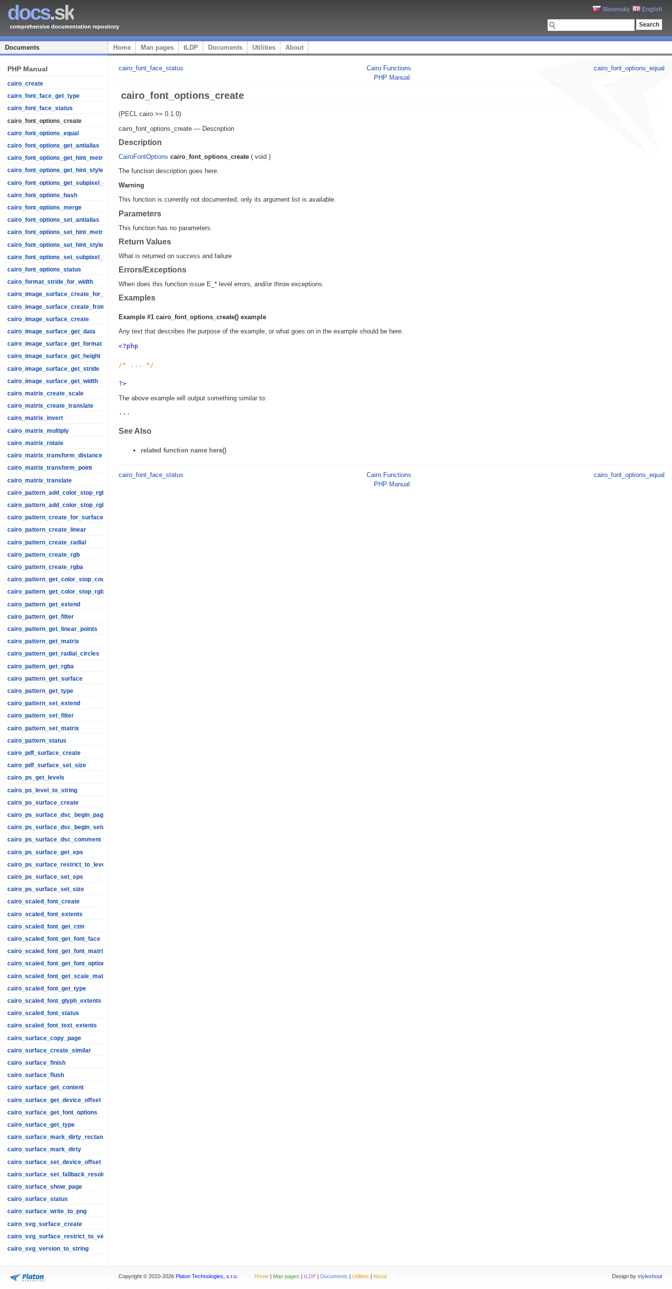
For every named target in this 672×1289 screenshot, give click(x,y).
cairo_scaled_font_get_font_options (58, 963)
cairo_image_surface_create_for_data (61, 294)
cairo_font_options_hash (42, 195)
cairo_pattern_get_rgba (40, 666)
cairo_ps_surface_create (43, 803)
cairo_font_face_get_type (43, 96)
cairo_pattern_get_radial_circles (53, 654)
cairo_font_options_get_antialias (53, 146)
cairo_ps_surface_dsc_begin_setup (58, 827)
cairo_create (25, 84)
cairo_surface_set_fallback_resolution (61, 1174)
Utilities (263, 47)
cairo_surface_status (37, 1199)
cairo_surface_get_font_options (52, 1112)
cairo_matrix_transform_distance (54, 455)
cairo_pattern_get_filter (40, 617)
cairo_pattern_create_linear (46, 530)
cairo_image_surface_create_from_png (63, 307)
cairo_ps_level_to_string (42, 790)
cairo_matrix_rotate (35, 443)
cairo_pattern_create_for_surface (55, 517)
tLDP (190, 47)
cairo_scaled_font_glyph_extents (54, 1001)
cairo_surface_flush (35, 1075)
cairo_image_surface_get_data (51, 331)
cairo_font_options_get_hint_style (55, 170)
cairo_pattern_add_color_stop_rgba (58, 505)
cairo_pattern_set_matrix (43, 728)
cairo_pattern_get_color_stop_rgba (57, 592)
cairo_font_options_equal (43, 133)
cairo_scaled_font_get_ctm (46, 926)
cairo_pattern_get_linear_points (52, 629)
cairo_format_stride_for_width (50, 282)
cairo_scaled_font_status (43, 1013)
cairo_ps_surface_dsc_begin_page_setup (66, 815)
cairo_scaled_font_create (43, 901)
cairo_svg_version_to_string (48, 1249)
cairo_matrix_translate (39, 480)
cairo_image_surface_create (48, 319)
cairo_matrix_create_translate (50, 406)
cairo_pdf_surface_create (44, 753)
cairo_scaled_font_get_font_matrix (56, 951)
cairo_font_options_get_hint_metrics (59, 158)
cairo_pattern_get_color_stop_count (58, 579)
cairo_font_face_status (40, 108)
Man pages (157, 47)
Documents (22, 47)
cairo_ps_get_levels (35, 777)
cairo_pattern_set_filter (40, 716)
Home (122, 47)
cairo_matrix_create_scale (45, 393)
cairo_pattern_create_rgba (45, 567)
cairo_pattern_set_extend (43, 703)
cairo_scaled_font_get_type (46, 988)
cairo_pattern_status (36, 741)
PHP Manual (392, 77)
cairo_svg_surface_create (44, 1224)
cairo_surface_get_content (45, 1087)
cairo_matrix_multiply (38, 431)
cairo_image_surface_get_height (53, 356)
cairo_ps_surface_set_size (45, 889)
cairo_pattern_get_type (40, 691)
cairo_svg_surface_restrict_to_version (62, 1236)
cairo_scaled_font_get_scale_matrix (59, 976)
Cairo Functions (389, 68)
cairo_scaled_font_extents (45, 914)
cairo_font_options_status (44, 269)
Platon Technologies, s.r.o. (207, 1276)
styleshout (650, 1276)
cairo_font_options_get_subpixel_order (62, 183)
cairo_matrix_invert (35, 418)
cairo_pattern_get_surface (45, 679)
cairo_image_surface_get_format (54, 344)
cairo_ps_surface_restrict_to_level (57, 865)
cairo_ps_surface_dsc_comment (54, 839)
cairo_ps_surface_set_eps (45, 877)
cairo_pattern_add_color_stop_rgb (56, 493)
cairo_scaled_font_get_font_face (53, 939)
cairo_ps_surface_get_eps (45, 852)
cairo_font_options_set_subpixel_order (62, 257)
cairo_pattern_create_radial (46, 542)
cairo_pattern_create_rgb (43, 555)
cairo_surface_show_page (44, 1187)
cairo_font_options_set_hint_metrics (59, 232)
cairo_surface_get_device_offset (54, 1100)
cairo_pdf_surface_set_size (46, 765)
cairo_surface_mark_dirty (44, 1149)
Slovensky (615, 9)
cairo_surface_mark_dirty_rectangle (59, 1137)
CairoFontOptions (143, 156)
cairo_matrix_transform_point (49, 468)
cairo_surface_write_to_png (47, 1211)
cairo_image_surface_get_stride (53, 369)
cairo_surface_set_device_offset (54, 1162)
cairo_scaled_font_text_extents (52, 1025)
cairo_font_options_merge (44, 207)
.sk (40, 12)
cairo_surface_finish (36, 1063)
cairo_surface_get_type (41, 1125)
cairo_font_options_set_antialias (53, 220)
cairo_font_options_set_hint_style (55, 245)
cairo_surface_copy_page (44, 1038)
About (294, 47)
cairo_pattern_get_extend (43, 604)
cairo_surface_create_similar (49, 1050)
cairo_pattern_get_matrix (43, 641)
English (651, 9)
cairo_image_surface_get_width (52, 381)
